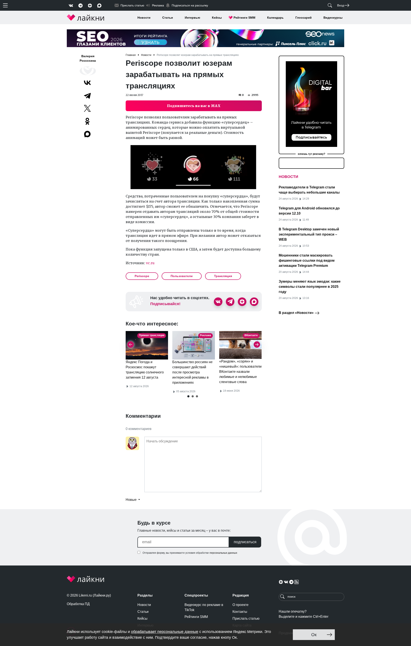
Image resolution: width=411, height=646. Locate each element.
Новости (143, 17)
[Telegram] (87, 95)
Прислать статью (245, 618)
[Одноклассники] (87, 121)
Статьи (167, 17)
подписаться (245, 542)
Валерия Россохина (88, 58)
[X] (87, 108)
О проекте (240, 605)
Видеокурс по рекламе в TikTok (204, 607)
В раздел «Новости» (296, 313)
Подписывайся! (165, 304)
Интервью (192, 17)
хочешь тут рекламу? (311, 153)
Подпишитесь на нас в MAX (193, 106)
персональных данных (223, 552)
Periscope (142, 276)
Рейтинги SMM (244, 17)
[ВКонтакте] (87, 83)
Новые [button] (131, 499)
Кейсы (217, 17)
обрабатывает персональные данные (164, 632)
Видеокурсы (332, 17)
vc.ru (150, 263)
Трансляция (223, 276)
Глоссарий (303, 17)
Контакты (239, 611)
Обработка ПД (78, 604)
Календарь (275, 17)
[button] (188, 396)
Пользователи (182, 276)
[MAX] (87, 134)
